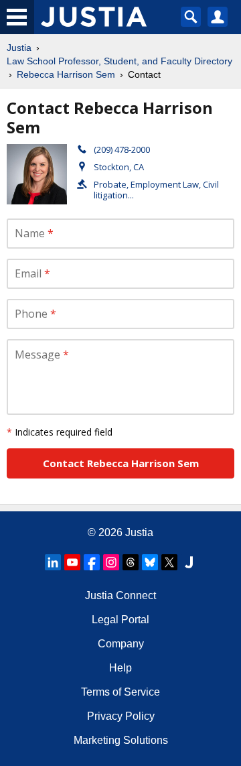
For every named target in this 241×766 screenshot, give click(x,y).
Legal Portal (120, 619)
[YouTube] (72, 562)
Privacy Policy (121, 716)
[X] (169, 562)
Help (120, 668)
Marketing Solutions (121, 740)
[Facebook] (92, 562)
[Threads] (131, 562)
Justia (19, 47)
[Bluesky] (150, 562)
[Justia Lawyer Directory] (189, 562)
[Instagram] (111, 562)
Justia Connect (120, 595)
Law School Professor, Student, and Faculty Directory (119, 61)
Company (121, 643)
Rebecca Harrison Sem (66, 74)
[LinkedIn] (53, 562)
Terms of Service (120, 692)
